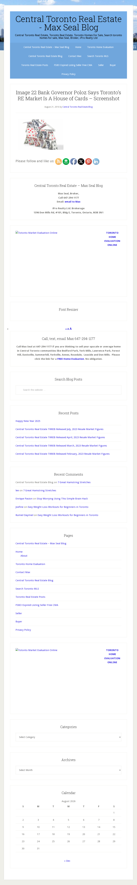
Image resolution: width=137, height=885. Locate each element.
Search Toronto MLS (27, 588)
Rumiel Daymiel (24, 515)
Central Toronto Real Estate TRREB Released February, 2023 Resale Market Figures (63, 453)
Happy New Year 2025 (28, 421)
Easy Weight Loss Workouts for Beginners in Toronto (58, 506)
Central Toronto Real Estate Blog (34, 580)
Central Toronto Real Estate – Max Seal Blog (41, 543)
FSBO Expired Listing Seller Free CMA (37, 605)
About (24, 555)
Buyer (19, 621)
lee (17, 490)
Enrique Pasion (24, 498)
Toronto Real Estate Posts (30, 596)
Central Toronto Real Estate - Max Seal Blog (68, 23)
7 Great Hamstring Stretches (74, 482)
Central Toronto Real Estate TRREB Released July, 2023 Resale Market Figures (59, 429)
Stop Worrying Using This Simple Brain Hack (62, 498)
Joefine (19, 506)
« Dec (67, 860)
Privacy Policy (23, 629)
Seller (19, 613)
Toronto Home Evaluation (30, 564)
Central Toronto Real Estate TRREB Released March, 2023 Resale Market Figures (61, 445)
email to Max (72, 201)
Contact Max (23, 572)
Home (19, 551)
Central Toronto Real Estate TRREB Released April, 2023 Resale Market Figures (60, 437)
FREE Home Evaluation (70, 358)
